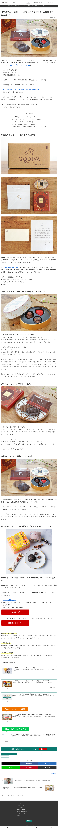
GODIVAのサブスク (28, 754)
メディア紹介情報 (20, 807)
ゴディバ (45, 754)
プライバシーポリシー (21, 813)
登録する (43, 749)
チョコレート (5, 756)
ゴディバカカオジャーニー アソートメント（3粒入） (27, 119)
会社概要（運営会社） (21, 809)
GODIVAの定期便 (37, 754)
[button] (47, 767)
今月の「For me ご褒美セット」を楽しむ (24, 124)
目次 (26, 113)
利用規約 (18, 815)
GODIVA (19, 754)
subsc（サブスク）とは (21, 803)
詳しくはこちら (15, 612)
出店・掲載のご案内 (21, 805)
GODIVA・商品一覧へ (15, 623)
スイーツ (51, 754)
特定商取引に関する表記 (22, 811)
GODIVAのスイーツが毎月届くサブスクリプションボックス (29, 126)
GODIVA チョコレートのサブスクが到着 (24, 117)
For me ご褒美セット (11, 267)
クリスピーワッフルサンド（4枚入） (23, 122)
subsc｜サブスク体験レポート (9, 754)
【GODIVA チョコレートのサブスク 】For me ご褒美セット (21, 89)
